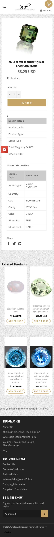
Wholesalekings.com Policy (17, 479)
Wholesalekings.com (19, 527)
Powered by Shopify (37, 527)
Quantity (12, 87)
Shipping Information (14, 484)
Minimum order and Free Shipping (21, 432)
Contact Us (9, 464)
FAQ (5, 450)
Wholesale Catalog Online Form (19, 437)
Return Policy (10, 474)
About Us (8, 427)
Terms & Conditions (13, 469)
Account (47, 10)
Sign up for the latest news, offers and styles (23, 504)
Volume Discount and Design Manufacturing (18, 443)
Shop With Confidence (15, 489)
